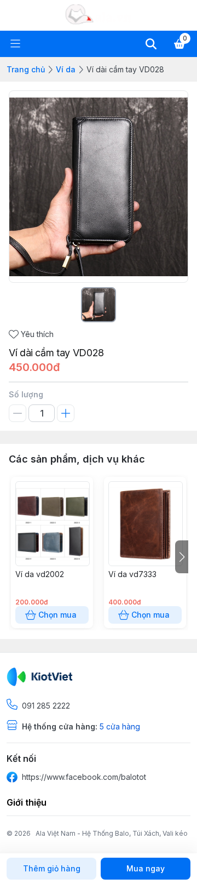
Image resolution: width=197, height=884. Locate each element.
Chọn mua (57, 614)
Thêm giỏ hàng (51, 868)
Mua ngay (145, 868)
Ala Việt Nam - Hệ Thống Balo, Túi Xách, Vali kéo (112, 833)
